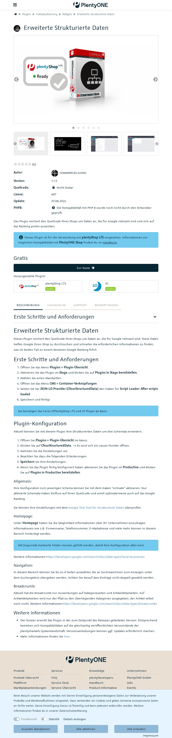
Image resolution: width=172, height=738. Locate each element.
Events (131, 688)
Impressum (150, 735)
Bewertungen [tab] (106, 305)
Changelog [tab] (56, 305)
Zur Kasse (84, 268)
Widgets (67, 14)
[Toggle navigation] (15, 5)
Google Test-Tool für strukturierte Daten (96, 507)
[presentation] (16, 79)
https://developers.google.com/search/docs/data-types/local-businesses (95, 557)
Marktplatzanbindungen (30, 688)
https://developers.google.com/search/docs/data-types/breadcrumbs (110, 604)
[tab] (86, 318)
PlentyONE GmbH (139, 678)
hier (66, 636)
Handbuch (110, 242)
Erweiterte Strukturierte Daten (95, 14)
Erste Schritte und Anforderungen (54, 316)
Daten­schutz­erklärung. (73, 711)
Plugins (26, 14)
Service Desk (60, 683)
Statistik (54, 719)
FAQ (54, 678)
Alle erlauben (136, 729)
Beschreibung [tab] (28, 305)
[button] (73, 128)
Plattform (20, 683)
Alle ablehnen (85, 729)
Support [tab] (80, 305)
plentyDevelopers (101, 678)
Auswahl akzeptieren (35, 729)
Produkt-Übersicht (26, 678)
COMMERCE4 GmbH (73, 173)
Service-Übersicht (63, 688)
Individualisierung (46, 14)
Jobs (130, 683)
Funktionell (29, 719)
